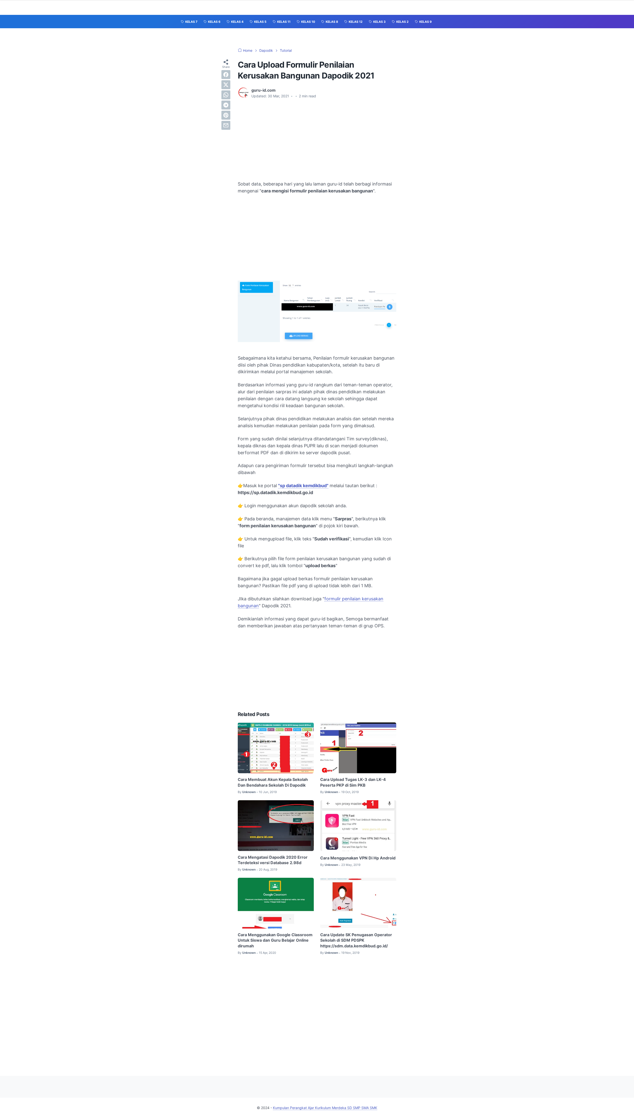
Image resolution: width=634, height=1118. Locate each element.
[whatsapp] (225, 94)
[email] (225, 125)
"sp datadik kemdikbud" (303, 485)
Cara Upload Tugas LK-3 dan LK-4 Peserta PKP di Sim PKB (353, 782)
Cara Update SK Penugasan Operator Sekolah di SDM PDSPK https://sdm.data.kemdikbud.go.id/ (356, 940)
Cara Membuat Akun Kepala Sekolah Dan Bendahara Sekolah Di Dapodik (273, 782)
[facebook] (225, 74)
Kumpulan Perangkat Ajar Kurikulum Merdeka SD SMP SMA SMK (325, 1108)
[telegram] (225, 105)
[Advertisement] (317, 139)
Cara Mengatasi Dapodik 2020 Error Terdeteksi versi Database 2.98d (273, 860)
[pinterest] (225, 115)
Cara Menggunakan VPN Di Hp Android (358, 857)
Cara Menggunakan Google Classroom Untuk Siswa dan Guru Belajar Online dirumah (275, 940)
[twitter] (225, 84)
